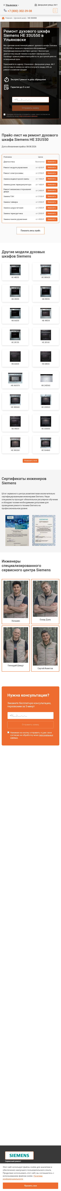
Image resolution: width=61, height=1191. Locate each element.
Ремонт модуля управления (16, 167)
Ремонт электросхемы (13, 173)
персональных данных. (28, 116)
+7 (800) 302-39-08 (20, 10)
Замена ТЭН (9, 196)
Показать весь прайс (30, 230)
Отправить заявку (30, 108)
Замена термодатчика (13, 213)
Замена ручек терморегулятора (17, 185)
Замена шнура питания (13, 208)
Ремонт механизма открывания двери (17, 190)
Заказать (52, 162)
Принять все (30, 1186)
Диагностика (9, 162)
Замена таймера (11, 202)
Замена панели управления (15, 219)
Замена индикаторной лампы (16, 179)
